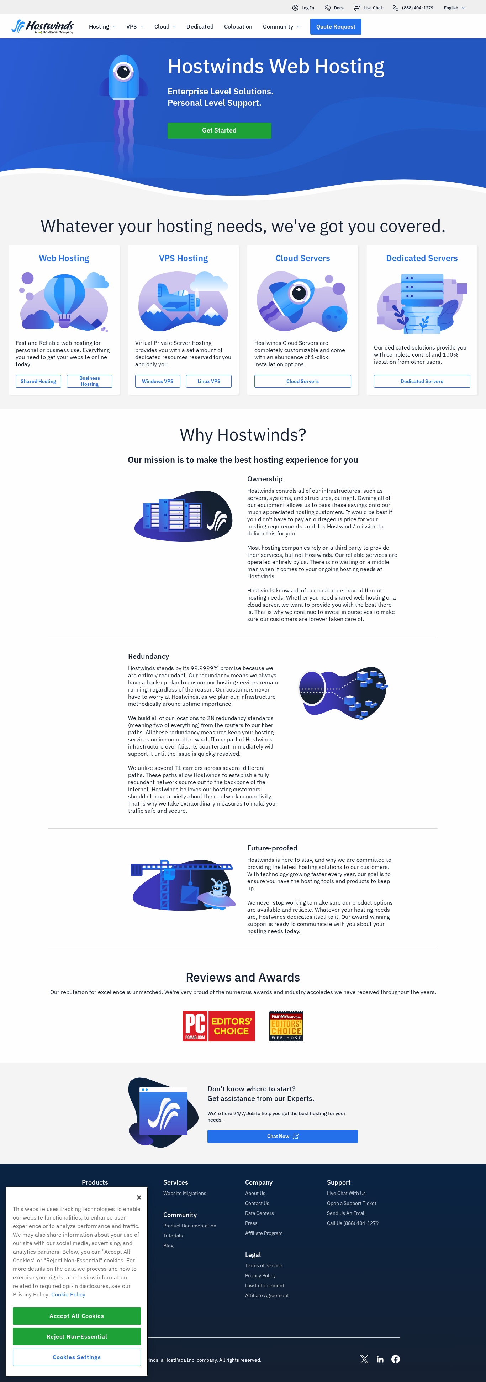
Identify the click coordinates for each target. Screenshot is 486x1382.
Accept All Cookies (76, 1315)
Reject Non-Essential (77, 1336)
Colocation (238, 26)
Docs (339, 7)
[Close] (139, 1197)
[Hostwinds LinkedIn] (376, 1360)
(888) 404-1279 (417, 7)
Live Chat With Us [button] (346, 1193)
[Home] (43, 27)
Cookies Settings (77, 1357)
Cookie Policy (68, 1294)
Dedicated (199, 26)
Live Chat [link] (373, 7)
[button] (336, 26)
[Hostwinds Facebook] (392, 1360)
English (451, 7)
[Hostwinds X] (361, 1360)
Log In (308, 7)
